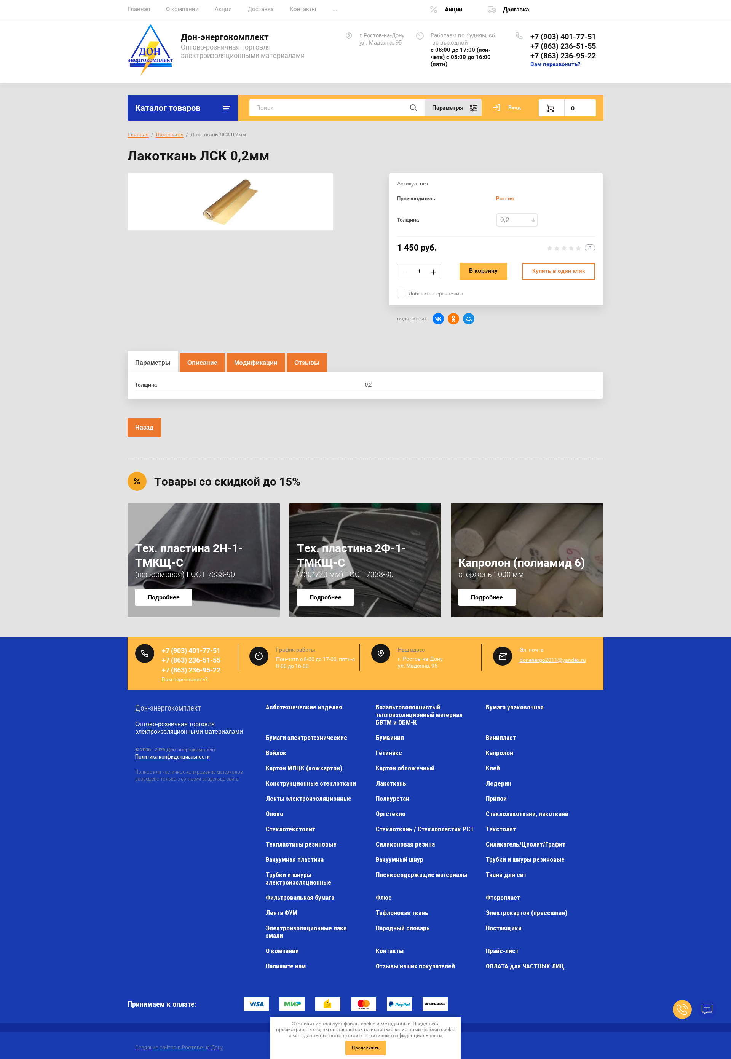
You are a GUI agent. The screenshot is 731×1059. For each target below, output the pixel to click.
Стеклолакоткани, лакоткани (527, 814)
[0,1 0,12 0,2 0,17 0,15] (517, 220)
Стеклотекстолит (290, 829)
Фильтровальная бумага (300, 897)
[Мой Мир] (468, 318)
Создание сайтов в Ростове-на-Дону (179, 1047)
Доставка (261, 9)
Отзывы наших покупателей (415, 966)
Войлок (276, 753)
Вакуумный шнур (399, 859)
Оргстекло (390, 814)
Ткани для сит (506, 875)
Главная (139, 9)
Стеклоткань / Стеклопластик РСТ (425, 829)
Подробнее (164, 597)
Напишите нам (286, 966)
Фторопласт (503, 897)
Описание (202, 362)
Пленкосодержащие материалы (421, 875)
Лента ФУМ (281, 913)
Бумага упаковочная (515, 707)
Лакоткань (391, 783)
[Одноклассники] (453, 318)
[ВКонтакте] (438, 318)
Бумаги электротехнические (306, 737)
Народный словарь (403, 928)
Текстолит (501, 829)
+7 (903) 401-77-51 (563, 36)
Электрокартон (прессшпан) (526, 913)
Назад (144, 427)
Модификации (256, 362)
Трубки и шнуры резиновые (525, 859)
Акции (223, 9)
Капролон (499, 753)
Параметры (153, 362)
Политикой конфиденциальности (402, 1035)
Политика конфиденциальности (172, 756)
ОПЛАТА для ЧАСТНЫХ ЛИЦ (525, 966)
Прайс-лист (502, 951)
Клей (493, 768)
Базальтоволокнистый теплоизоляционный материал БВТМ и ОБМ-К (419, 714)
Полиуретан (392, 798)
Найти (413, 107)
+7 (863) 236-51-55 (563, 46)
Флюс (384, 897)
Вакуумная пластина (295, 859)
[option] (230, 201)
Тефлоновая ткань (402, 913)
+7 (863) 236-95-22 (563, 55)
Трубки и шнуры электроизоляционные (298, 878)
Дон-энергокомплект (225, 37)
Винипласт (501, 737)
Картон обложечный (405, 768)
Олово (274, 814)
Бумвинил (390, 737)
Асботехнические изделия (304, 707)
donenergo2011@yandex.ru (553, 660)
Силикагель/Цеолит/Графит (525, 844)
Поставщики (504, 928)
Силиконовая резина (405, 844)
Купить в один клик (558, 271)
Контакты (303, 9)
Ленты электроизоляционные (308, 798)
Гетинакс (389, 753)
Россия (505, 198)
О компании (182, 9)
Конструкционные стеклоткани (311, 783)
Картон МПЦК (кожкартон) (304, 768)
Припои (496, 798)
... (334, 9)
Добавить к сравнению (436, 294)
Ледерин (498, 783)
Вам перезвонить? (555, 64)
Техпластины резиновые (301, 844)
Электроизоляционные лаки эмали (306, 931)
